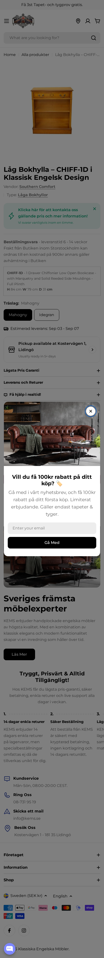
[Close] (90, 411)
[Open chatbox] (9, 949)
